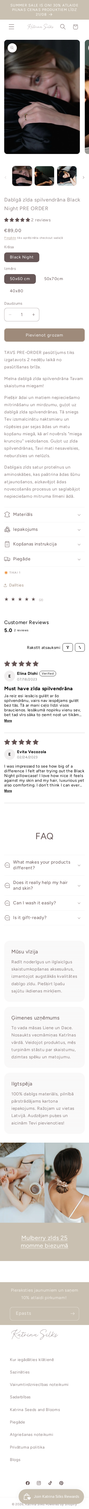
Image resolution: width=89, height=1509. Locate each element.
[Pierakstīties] (72, 1313)
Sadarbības (20, 1397)
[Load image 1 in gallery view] (22, 176)
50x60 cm (20, 278)
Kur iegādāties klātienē (32, 1359)
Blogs (15, 1459)
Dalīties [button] (16, 585)
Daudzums (13, 303)
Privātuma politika (27, 1447)
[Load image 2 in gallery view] (44, 176)
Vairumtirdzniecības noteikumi (39, 1384)
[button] (11, 27)
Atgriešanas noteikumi (31, 1434)
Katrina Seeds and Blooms (35, 1409)
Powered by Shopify (61, 1504)
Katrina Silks (34, 1504)
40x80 (16, 291)
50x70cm (53, 278)
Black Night (22, 257)
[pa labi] (83, 177)
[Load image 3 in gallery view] (67, 176)
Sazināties (20, 1372)
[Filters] (68, 647)
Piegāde (10, 238)
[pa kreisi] (5, 177)
